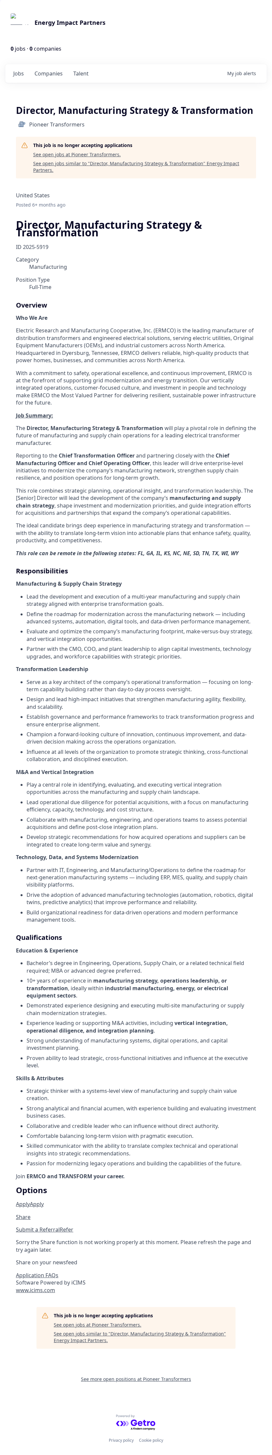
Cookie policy (151, 1440)
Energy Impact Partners (69, 22)
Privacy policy (121, 1440)
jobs (18, 73)
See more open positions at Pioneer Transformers (136, 1379)
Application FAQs (37, 1275)
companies (48, 73)
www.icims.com (35, 1290)
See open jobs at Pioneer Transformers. (77, 154)
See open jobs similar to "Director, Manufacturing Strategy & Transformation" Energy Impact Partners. (136, 166)
